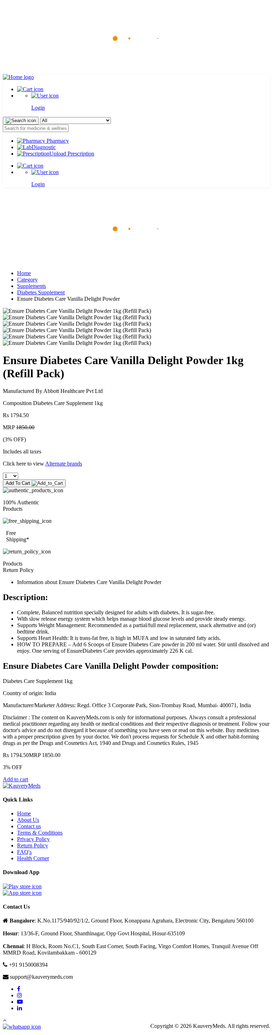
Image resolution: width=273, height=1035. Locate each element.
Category (27, 280)
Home (24, 273)
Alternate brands (63, 464)
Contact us (29, 826)
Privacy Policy (33, 839)
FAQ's (24, 852)
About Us (28, 820)
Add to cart (15, 779)
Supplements (31, 286)
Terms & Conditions (40, 833)
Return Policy (32, 845)
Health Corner (33, 858)
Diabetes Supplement (41, 292)
